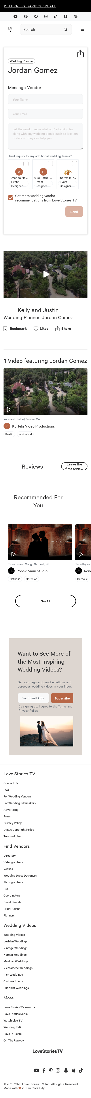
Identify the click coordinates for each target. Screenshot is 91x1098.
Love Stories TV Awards (19, 1007)
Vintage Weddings (15, 948)
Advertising (11, 809)
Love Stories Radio (16, 1014)
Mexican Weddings (16, 961)
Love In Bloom (13, 1034)
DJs (6, 889)
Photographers (13, 882)
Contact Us (11, 783)
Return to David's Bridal (30, 6)
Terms (62, 706)
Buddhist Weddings (16, 988)
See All (45, 601)
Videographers (13, 862)
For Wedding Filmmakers (20, 803)
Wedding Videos (14, 934)
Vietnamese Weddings (18, 968)
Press (7, 816)
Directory (10, 855)
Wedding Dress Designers (20, 875)
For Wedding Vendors (17, 796)
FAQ (6, 789)
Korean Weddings (15, 954)
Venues (8, 869)
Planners (9, 915)
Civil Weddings (13, 981)
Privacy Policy (28, 710)
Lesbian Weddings (15, 941)
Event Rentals (12, 902)
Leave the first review (74, 466)
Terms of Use (12, 836)
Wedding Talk (12, 1027)
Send (74, 211)
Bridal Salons (12, 909)
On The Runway (14, 1040)
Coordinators (12, 895)
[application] (45, 274)
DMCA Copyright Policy (19, 829)
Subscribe (62, 698)
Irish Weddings (13, 974)
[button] (45, 274)
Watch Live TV (13, 1020)
